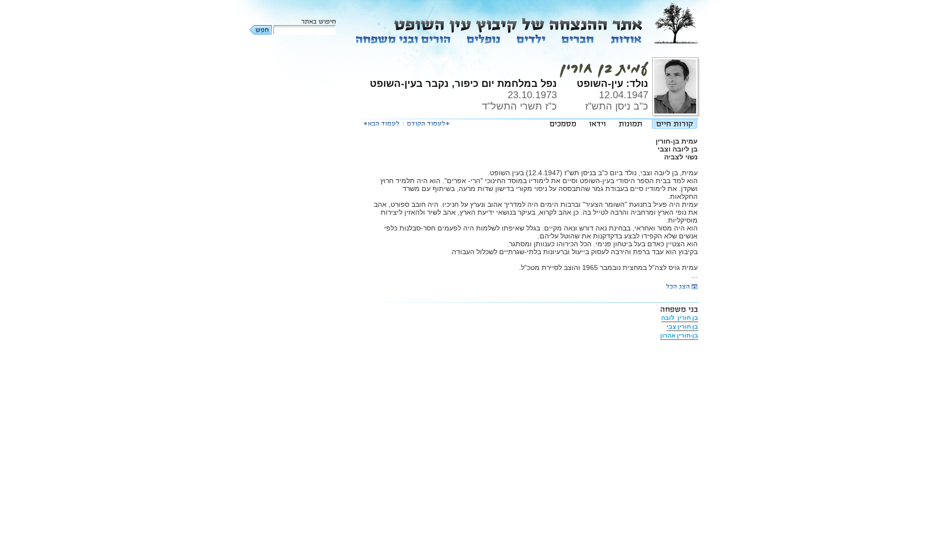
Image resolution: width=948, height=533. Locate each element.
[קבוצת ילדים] (531, 39)
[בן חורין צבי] (381, 123)
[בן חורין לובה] (428, 123)
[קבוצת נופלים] (484, 39)
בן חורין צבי (682, 326)
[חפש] (261, 30)
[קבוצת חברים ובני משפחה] (403, 39)
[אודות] (625, 39)
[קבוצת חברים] (577, 39)
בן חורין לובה (679, 317)
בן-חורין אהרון (679, 335)
